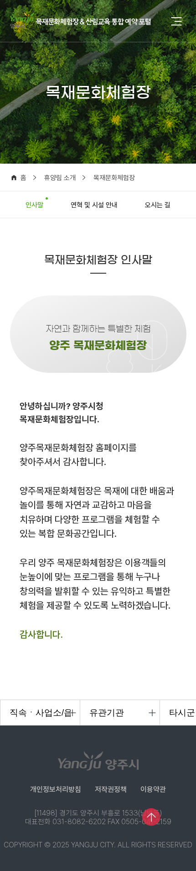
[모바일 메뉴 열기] (176, 22)
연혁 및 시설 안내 (94, 205)
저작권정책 (111, 789)
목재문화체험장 (114, 178)
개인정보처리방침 (55, 789)
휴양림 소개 (60, 178)
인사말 (34, 205)
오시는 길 (157, 205)
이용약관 (153, 789)
